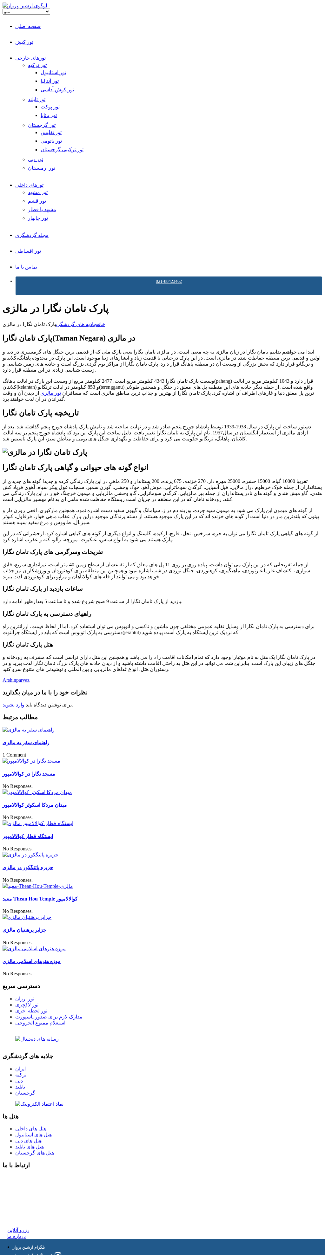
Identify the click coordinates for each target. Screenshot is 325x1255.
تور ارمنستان (41, 168)
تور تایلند (36, 99)
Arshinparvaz (16, 680)
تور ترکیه (37, 65)
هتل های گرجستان (34, 1152)
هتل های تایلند (29, 1146)
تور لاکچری (26, 1004)
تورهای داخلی (29, 185)
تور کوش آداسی (57, 89)
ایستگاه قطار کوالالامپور (28, 836)
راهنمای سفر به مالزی (26, 742)
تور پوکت (50, 106)
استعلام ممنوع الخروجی (40, 1022)
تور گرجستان (42, 125)
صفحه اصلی (28, 26)
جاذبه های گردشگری (76, 324)
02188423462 (21, 1177)
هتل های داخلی (30, 1128)
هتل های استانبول (33, 1134)
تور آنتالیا (50, 81)
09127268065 (21, 1200)
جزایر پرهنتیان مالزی (24, 930)
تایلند (20, 1086)
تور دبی (35, 159)
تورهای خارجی (30, 58)
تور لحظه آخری (31, 1010)
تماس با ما (26, 267)
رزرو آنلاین (18, 1230)
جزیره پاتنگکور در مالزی (28, 867)
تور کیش (24, 42)
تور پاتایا (49, 115)
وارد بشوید (13, 704)
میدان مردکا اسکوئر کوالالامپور (35, 805)
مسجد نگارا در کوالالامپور (29, 774)
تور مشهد (38, 192)
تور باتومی (51, 141)
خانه (101, 324)
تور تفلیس (51, 132)
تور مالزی (50, 393)
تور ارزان (24, 998)
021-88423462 (169, 281)
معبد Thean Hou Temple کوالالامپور (40, 898)
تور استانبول (53, 72)
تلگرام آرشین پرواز (29, 1247)
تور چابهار (38, 218)
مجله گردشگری (32, 235)
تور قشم (37, 201)
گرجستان (25, 1093)
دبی (19, 1080)
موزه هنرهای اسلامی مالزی (32, 961)
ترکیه (20, 1074)
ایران (20, 1068)
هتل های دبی (28, 1140)
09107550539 (21, 1206)
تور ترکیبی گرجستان (62, 149)
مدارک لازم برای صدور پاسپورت (49, 1016)
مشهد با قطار (42, 209)
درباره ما (16, 1236)
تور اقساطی (28, 251)
